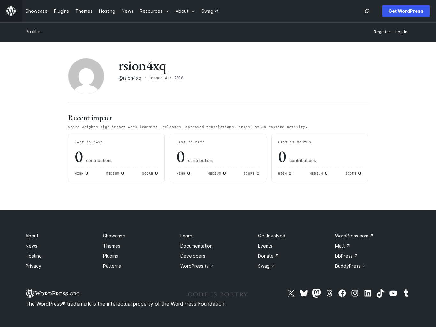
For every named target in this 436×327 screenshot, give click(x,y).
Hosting (34, 255)
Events (265, 246)
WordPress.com (354, 235)
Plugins (110, 255)
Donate (268, 255)
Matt (342, 246)
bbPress (346, 255)
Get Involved (271, 235)
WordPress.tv (197, 266)
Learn (186, 235)
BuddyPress (350, 266)
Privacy (33, 266)
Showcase (114, 235)
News (31, 246)
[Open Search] (367, 11)
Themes (111, 246)
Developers (192, 255)
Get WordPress (406, 11)
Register (382, 31)
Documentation (196, 246)
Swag (266, 266)
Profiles (33, 31)
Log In (401, 31)
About (32, 235)
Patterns (112, 266)
